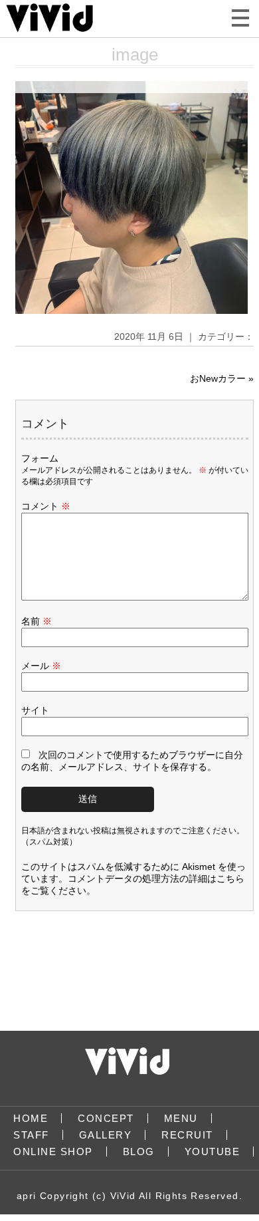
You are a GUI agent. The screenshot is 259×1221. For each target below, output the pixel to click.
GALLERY (105, 1135)
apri (27, 1195)
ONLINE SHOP (53, 1151)
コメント (45, 506)
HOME (30, 1118)
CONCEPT (106, 1118)
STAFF (31, 1135)
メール (41, 665)
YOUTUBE (212, 1151)
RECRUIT (187, 1135)
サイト (35, 710)
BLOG (139, 1151)
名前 (36, 621)
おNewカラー (218, 378)
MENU (181, 1118)
